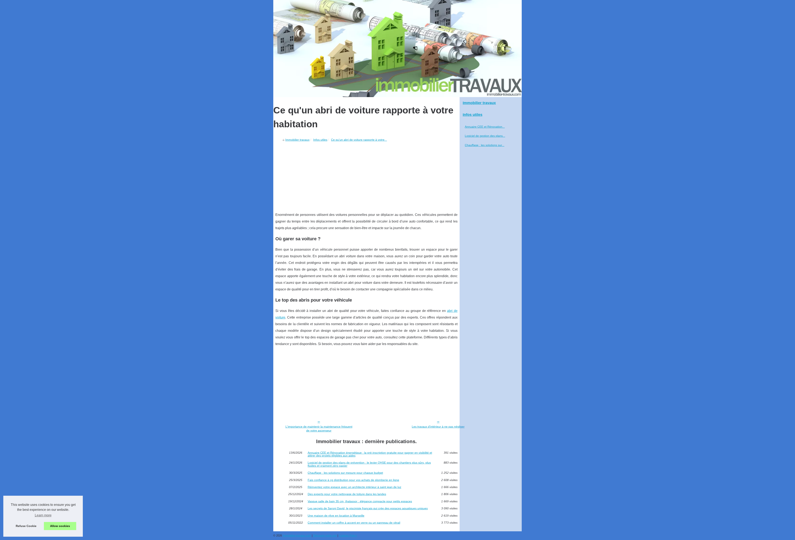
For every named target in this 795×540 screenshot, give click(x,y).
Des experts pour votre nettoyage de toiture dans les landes (347, 494)
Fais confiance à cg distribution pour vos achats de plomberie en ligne (353, 480)
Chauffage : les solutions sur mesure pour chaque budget (345, 472)
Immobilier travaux (297, 139)
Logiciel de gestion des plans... (485, 135)
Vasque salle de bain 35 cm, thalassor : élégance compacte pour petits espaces (360, 501)
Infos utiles (320, 139)
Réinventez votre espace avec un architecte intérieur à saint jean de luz (354, 487)
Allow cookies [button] (60, 526)
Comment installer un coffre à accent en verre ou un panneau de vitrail (354, 522)
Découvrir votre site (325, 535)
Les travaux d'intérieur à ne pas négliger (438, 426)
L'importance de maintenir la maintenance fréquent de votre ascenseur (318, 428)
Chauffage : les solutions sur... (484, 145)
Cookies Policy (348, 535)
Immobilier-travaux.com (297, 535)
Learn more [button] (43, 515)
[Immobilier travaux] (397, 48)
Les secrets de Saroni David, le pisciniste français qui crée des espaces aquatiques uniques (368, 508)
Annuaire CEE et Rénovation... (485, 126)
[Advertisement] (366, 174)
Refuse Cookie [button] (26, 526)
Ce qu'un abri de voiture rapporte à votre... (359, 139)
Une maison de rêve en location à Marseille (336, 515)
